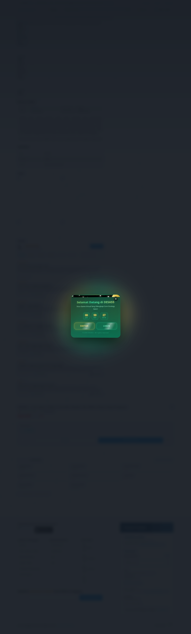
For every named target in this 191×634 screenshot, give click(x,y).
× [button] (116, 299)
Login (106, 326)
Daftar (84, 326)
